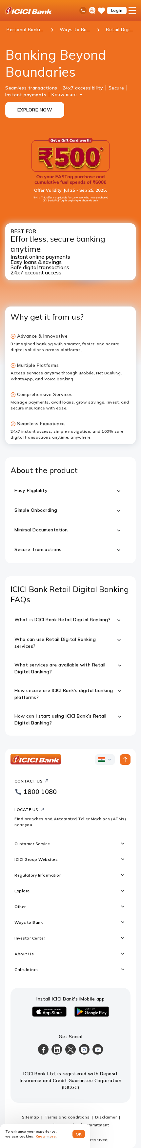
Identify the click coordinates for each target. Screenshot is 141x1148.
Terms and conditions (67, 1117)
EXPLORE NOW (34, 110)
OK (79, 1134)
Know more (64, 94)
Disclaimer (106, 1117)
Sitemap (30, 1117)
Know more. (46, 1136)
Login (117, 10)
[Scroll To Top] (125, 759)
